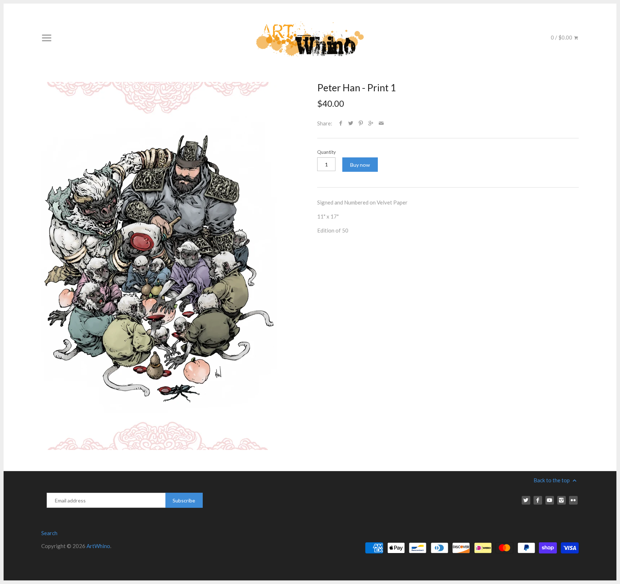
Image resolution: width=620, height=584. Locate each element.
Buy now (360, 165)
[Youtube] (549, 500)
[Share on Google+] (370, 123)
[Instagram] (561, 500)
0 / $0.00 (562, 37)
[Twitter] (526, 500)
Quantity (326, 152)
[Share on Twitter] (350, 123)
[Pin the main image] (360, 123)
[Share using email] (381, 123)
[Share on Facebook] (340, 123)
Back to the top (552, 480)
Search (49, 533)
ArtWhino (98, 546)
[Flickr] (573, 500)
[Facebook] (538, 500)
